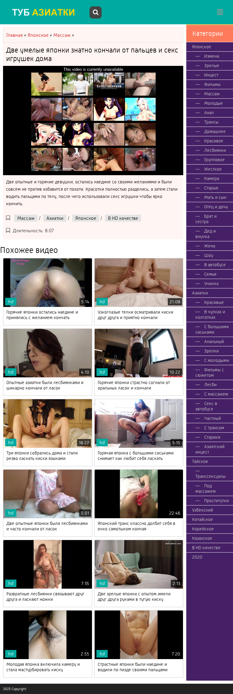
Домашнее (215, 131)
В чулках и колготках (210, 314)
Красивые (214, 302)
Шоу (208, 255)
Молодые (213, 103)
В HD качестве (123, 218)
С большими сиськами (212, 329)
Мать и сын (215, 197)
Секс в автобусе (206, 406)
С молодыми (216, 360)
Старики (212, 437)
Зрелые (211, 65)
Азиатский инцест (210, 449)
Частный (212, 418)
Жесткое (213, 169)
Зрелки (211, 351)
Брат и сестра (206, 218)
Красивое (213, 141)
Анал (209, 112)
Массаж (26, 218)
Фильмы (212, 84)
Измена (211, 56)
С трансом (214, 427)
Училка (211, 283)
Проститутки (216, 500)
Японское (85, 218)
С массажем (216, 394)
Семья (210, 274)
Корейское (203, 529)
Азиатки (54, 218)
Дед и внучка (205, 233)
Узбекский (202, 510)
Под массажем (205, 488)
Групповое (214, 159)
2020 (197, 557)
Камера (211, 178)
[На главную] (45, 12)
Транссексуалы (210, 476)
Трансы (211, 122)
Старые (211, 188)
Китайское (202, 519)
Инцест (211, 75)
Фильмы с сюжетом (209, 372)
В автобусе (215, 264)
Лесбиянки (215, 150)
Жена (209, 246)
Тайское (200, 461)
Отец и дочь (216, 206)
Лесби (210, 384)
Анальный (214, 341)
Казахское (202, 538)
